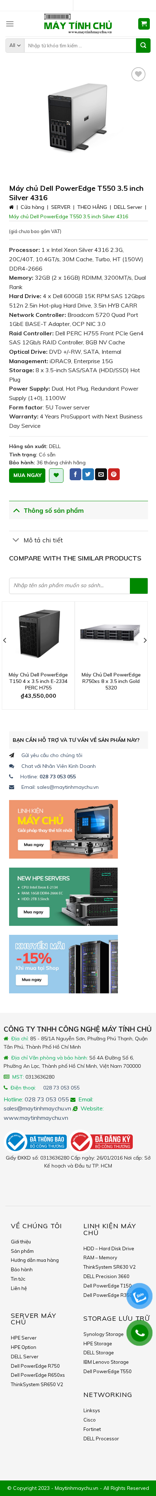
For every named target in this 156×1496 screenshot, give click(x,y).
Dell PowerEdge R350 (107, 1295)
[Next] (144, 655)
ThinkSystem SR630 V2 (109, 1267)
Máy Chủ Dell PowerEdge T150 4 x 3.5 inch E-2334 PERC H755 (38, 681)
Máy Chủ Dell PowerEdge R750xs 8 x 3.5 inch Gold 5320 (111, 681)
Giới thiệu (21, 1241)
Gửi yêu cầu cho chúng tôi (51, 755)
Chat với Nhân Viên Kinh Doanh (58, 766)
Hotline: (48, 776)
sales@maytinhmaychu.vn (37, 1108)
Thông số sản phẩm (54, 510)
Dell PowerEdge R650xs (38, 1375)
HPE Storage (97, 1343)
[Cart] (144, 24)
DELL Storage (98, 1352)
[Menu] (9, 24)
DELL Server (128, 207)
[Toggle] (16, 509)
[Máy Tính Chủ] (78, 23)
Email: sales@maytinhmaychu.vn (60, 787)
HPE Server (24, 1338)
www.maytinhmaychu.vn (36, 1117)
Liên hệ (19, 1288)
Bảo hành (22, 1269)
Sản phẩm (22, 1251)
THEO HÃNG (92, 207)
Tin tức (18, 1279)
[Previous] (5, 655)
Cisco (89, 1420)
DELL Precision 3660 (106, 1276)
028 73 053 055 (61, 1087)
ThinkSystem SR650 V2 (37, 1384)
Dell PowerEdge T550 (107, 1371)
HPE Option (23, 1347)
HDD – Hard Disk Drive (108, 1248)
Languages (81, 5)
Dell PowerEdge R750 (35, 1366)
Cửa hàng (32, 207)
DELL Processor (101, 1438)
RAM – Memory (100, 1257)
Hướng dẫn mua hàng (35, 1260)
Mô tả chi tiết (43, 540)
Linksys (91, 1410)
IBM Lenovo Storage (106, 1362)
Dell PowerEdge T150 (107, 1286)
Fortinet (92, 1429)
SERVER (60, 207)
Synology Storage (103, 1334)
